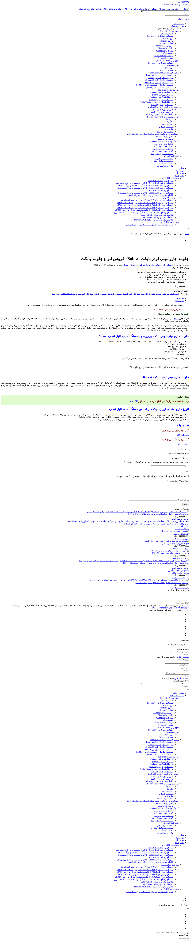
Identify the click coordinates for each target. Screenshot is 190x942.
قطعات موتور (167, 124)
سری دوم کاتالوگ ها (170, 198)
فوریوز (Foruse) (166, 41)
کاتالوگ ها (179, 176)
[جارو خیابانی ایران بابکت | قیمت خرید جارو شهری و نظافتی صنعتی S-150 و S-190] (134, 560)
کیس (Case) (168, 53)
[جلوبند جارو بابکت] (173, 531)
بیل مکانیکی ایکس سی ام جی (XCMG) (156, 102)
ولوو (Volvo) (168, 68)
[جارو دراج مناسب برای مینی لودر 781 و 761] (169, 551)
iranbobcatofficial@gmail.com (176, 4)
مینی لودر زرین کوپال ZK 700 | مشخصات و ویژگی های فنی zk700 (145, 205)
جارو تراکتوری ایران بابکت (162, 109)
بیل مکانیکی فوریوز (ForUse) (161, 100)
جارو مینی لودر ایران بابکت (161, 112)
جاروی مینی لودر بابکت (100, 293)
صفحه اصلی (178, 24)
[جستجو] (188, 17)
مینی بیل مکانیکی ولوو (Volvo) (160, 78)
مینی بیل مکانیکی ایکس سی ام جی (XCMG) (154, 85)
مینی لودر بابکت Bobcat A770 (160, 180)
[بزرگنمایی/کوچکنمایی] (188, 938)
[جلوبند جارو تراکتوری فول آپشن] (166, 541)
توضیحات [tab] (180, 298)
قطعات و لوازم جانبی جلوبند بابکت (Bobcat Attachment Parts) (153, 134)
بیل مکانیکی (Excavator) (168, 90)
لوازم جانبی (168, 129)
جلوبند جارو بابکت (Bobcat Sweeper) (163, 107)
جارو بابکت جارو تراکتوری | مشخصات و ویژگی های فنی (149, 225)
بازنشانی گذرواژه (181, 657)
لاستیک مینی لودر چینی (163, 144)
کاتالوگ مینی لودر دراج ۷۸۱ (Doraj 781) (156, 217)
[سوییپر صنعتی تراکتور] (178, 570)
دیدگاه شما (183, 500)
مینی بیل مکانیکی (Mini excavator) (164, 73)
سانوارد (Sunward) (165, 48)
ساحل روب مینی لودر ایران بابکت (159, 114)
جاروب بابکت (142, 293)
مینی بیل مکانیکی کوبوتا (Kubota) (159, 80)
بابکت (176, 318)
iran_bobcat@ (183, 444)
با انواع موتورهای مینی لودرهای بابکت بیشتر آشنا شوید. (150, 195)
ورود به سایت (183, 659)
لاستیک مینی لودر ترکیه (163, 146)
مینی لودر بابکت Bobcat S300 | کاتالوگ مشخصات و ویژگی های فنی (144, 193)
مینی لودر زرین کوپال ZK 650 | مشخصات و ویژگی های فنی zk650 (145, 207)
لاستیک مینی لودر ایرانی (163, 149)
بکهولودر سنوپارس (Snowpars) (160, 63)
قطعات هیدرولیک (166, 127)
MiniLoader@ (183, 435)
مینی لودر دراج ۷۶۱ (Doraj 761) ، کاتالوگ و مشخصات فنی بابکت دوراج (143, 212)
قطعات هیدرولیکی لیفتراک (162, 161)
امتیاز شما (184, 481)
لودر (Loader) (173, 65)
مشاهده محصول (182, 529)
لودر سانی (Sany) (166, 70)
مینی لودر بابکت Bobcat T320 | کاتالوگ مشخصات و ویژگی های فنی (144, 183)
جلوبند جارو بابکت (181, 533)
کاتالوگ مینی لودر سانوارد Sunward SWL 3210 (153, 220)
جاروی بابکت (130, 293)
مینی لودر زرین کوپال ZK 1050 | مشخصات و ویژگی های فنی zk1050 (144, 210)
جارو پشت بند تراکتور (170, 293)
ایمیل (186, 471)
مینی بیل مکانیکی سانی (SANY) (159, 87)
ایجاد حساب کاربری (181, 681)
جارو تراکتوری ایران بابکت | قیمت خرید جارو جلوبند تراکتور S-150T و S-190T (156, 524)
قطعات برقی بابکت (165, 131)
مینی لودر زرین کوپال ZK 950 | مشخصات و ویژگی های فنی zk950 (145, 203)
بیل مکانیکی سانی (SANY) (162, 104)
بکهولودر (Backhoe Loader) (167, 60)
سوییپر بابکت (57, 293)
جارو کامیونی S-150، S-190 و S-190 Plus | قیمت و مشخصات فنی (161, 583)
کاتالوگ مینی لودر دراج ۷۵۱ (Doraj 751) (156, 215)
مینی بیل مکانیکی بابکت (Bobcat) (159, 75)
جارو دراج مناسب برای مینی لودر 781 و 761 (170, 553)
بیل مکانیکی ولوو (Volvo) (162, 95)
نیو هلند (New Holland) (163, 55)
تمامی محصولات (177, 26)
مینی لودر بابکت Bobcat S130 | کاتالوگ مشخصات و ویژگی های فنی (144, 188)
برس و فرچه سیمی (165, 139)
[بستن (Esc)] (180, 938)
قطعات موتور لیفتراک (164, 158)
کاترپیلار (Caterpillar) (164, 51)
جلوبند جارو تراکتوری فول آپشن (175, 543)
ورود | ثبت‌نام (183, 19)
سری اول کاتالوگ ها (170, 178)
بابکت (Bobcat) (167, 33)
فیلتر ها (170, 122)
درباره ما (180, 171)
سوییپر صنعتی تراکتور (179, 573)
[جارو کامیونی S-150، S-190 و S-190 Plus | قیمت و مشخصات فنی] (139, 580)
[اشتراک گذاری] (183, 938)
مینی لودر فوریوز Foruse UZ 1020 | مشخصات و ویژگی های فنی (146, 200)
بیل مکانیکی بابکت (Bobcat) (161, 92)
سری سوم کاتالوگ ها (170, 222)
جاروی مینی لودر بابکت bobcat (76, 293)
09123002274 (183, 2)
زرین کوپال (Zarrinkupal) (163, 46)
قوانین (181, 168)
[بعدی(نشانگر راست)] (185, 940)
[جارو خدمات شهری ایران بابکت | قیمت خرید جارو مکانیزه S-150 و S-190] (138, 511)
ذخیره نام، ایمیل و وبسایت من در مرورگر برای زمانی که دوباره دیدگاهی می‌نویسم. (151, 476)
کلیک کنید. (133, 401)
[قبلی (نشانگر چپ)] (188, 940)
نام (187, 467)
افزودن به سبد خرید (181, 291)
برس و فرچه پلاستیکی (163, 136)
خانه (187, 234)
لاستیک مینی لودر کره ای (162, 151)
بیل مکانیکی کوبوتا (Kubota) (161, 97)
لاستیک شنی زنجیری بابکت (162, 154)
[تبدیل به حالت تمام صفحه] (185, 938)
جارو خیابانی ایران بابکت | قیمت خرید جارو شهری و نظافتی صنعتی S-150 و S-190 (154, 563)
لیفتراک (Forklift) (171, 156)
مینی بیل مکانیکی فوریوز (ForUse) (159, 82)
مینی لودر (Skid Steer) (169, 31)
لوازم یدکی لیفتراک (165, 166)
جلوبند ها (169, 119)
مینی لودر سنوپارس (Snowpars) (160, 36)
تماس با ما (179, 173)
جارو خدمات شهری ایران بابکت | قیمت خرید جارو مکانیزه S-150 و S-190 (158, 514)
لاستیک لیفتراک (167, 163)
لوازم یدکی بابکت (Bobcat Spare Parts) (163, 117)
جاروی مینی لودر (117, 293)
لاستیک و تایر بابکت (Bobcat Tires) (164, 141)
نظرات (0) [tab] (179, 300)
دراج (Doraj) (168, 38)
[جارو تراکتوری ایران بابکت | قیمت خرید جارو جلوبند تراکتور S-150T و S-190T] (127, 521)
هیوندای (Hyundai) (165, 58)
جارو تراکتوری (155, 293)
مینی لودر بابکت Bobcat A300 (160, 190)
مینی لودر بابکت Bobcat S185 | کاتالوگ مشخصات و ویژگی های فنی (144, 185)
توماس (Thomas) (166, 43)
